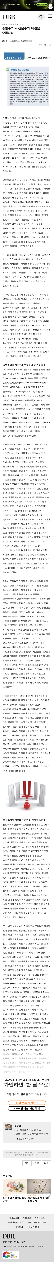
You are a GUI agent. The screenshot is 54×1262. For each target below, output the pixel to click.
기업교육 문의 (33, 1227)
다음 (46, 1163)
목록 (36, 1163)
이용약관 (27, 1218)
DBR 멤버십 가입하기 (27, 1108)
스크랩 (49, 45)
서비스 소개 (14, 1218)
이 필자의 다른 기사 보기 (24, 1139)
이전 (27, 1163)
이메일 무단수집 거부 (36, 1222)
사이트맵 (19, 1227)
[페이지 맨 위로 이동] (47, 1194)
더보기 (40, 45)
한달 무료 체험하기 (27, 1102)
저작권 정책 (40, 1218)
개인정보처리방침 (16, 1222)
